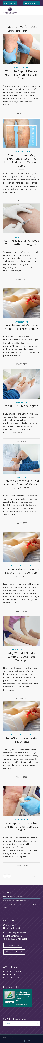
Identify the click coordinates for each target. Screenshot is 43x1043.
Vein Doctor (21, 402)
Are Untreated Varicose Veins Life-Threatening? (21, 327)
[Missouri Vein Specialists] (17, 10)
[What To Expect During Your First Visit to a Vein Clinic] (21, 49)
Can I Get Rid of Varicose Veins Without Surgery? (21, 242)
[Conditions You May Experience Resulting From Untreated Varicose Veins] (21, 133)
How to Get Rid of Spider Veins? (13, 896)
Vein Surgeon (21, 819)
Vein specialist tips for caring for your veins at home (21, 826)
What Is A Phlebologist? (21, 406)
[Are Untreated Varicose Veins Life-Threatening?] (21, 303)
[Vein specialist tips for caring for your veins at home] (21, 801)
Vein (16, 68)
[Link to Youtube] (28, 1040)
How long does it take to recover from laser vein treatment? (21, 572)
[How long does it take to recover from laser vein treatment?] (21, 547)
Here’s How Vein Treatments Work (14, 901)
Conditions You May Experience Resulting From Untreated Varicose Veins (21, 160)
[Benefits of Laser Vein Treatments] (21, 716)
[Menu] (37, 10)
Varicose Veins (19, 152)
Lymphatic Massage (21, 650)
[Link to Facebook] (24, 1040)
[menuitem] (37, 10)
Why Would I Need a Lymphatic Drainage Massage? (21, 656)
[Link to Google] (33, 1040)
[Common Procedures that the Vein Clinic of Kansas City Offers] (21, 459)
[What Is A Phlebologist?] (21, 384)
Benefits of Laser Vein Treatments (21, 740)
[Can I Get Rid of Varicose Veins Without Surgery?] (21, 218)
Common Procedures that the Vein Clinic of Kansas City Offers (21, 484)
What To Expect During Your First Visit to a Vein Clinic (21, 74)
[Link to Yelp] (37, 1040)
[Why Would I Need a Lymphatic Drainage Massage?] (21, 631)
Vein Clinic (24, 68)
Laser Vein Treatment (21, 566)
